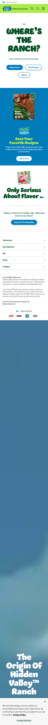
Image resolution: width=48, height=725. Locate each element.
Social (5, 260)
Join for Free (24, 158)
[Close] (45, 701)
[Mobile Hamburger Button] (43, 8)
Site (4, 253)
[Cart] (32, 8)
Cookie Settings (24, 720)
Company (6, 267)
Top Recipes (7, 240)
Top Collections (8, 247)
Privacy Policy (19, 714)
